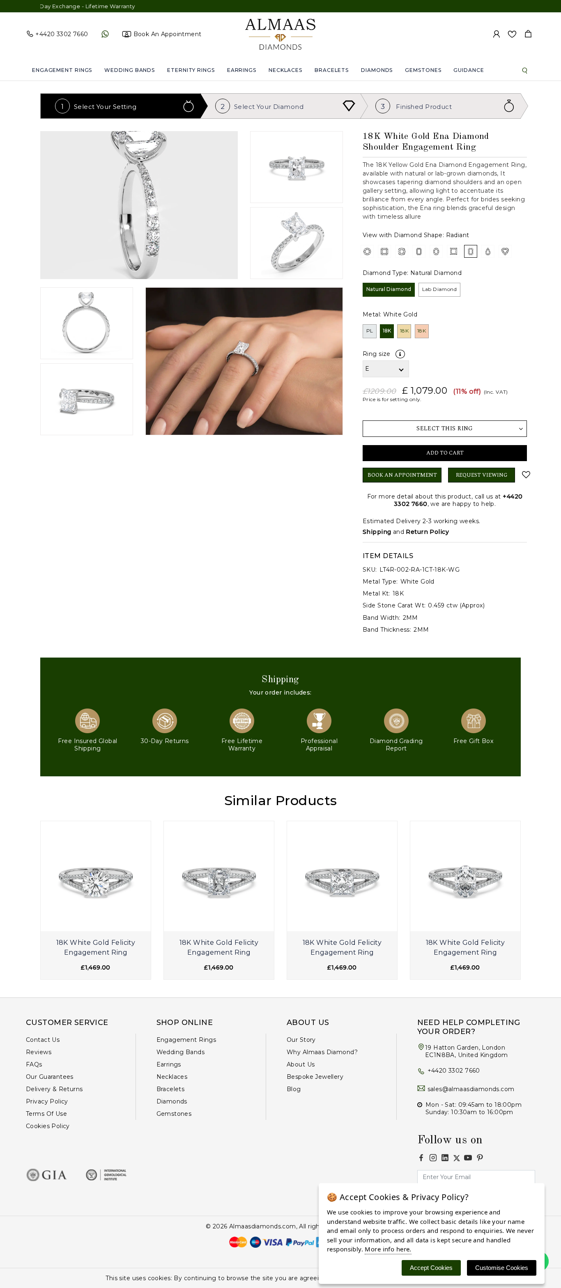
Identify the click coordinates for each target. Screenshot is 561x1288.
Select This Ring (444, 428)
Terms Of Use (46, 1113)
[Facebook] (421, 1157)
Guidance (468, 70)
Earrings (241, 70)
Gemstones (423, 70)
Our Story (301, 1039)
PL (369, 331)
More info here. (388, 1249)
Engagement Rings (62, 70)
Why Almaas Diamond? (322, 1052)
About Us (301, 1064)
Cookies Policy (48, 1126)
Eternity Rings (191, 70)
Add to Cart (445, 453)
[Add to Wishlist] (524, 475)
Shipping (377, 532)
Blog (294, 1089)
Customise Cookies (501, 1267)
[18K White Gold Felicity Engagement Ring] (95, 876)
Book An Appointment (402, 475)
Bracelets (332, 70)
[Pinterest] (480, 1157)
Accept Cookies (431, 1267)
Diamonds (377, 70)
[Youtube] (468, 1157)
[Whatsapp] (104, 34)
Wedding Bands (129, 70)
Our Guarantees (50, 1076)
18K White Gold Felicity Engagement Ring (96, 947)
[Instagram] (433, 1157)
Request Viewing (482, 475)
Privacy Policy (47, 1101)
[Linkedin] (445, 1157)
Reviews (38, 1052)
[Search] (525, 70)
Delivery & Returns (54, 1089)
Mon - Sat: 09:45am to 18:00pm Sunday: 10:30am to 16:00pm (473, 1108)
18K (387, 331)
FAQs (34, 1064)
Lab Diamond (439, 289)
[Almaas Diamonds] (280, 33)
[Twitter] (456, 1158)
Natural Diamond (388, 289)
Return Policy (427, 532)
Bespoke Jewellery (315, 1076)
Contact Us (43, 1039)
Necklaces (285, 70)
